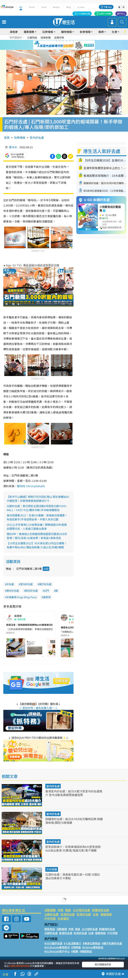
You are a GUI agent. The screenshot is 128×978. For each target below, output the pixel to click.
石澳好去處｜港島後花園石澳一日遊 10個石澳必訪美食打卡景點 (72, 876)
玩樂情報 (19, 137)
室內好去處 (37, 137)
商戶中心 (121, 13)
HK (20, 7)
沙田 (46, 568)
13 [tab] (60, 49)
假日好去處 (31, 590)
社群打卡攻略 (105, 13)
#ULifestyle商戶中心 (57, 951)
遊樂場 (46, 597)
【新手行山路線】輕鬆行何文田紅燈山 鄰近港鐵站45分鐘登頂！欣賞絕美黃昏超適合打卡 (38, 499)
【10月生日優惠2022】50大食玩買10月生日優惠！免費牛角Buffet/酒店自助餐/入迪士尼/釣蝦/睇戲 (37, 545)
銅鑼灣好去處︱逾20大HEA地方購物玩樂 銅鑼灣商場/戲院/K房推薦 (74, 821)
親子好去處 (45, 584)
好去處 (10, 584)
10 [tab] (66, 45)
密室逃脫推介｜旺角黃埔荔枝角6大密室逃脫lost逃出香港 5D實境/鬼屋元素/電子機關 (73, 848)
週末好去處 (12, 590)
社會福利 (63, 918)
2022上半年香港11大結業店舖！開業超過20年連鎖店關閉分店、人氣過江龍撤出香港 (37, 527)
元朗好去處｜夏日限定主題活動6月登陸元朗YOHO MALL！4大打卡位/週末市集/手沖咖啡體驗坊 (36, 508)
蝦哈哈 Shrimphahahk (31, 486)
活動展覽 (50, 910)
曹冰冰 (13, 147)
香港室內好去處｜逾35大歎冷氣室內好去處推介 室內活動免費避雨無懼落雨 (73, 793)
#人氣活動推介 (72, 943)
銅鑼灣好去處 (100, 910)
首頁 (7, 137)
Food (43, 7)
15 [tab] (66, 49)
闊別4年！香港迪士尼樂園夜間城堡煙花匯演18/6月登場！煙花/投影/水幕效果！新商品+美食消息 (37, 536)
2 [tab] (60, 41)
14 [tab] (63, 49)
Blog (68, 7)
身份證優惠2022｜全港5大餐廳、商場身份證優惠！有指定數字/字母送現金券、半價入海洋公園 (37, 517)
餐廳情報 (106, 914)
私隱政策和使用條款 (19, 966)
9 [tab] (63, 45)
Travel (32, 7)
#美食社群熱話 (91, 943)
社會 (95, 914)
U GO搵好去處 (83, 13)
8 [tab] (60, 45)
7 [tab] (56, 45)
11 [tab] (70, 45)
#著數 (74, 951)
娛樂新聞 (46, 37)
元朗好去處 (51, 914)
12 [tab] (73, 45)
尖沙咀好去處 (81, 910)
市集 (60, 910)
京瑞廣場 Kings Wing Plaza (21, 597)
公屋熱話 (32, 37)
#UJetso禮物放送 (92, 947)
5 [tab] (70, 41)
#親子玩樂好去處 (112, 943)
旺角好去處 (84, 914)
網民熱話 (49, 929)
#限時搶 (76, 947)
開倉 (68, 910)
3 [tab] (63, 41)
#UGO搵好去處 (53, 943)
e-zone (80, 7)
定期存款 (59, 37)
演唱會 (14, 32)
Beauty (56, 7)
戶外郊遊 (51, 869)
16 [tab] (70, 49)
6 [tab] (73, 41)
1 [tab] (56, 41)
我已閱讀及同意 (103, 964)
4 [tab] (66, 41)
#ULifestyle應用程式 (57, 947)
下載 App (108, 6)
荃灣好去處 (67, 914)
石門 (46, 590)
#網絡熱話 (86, 951)
